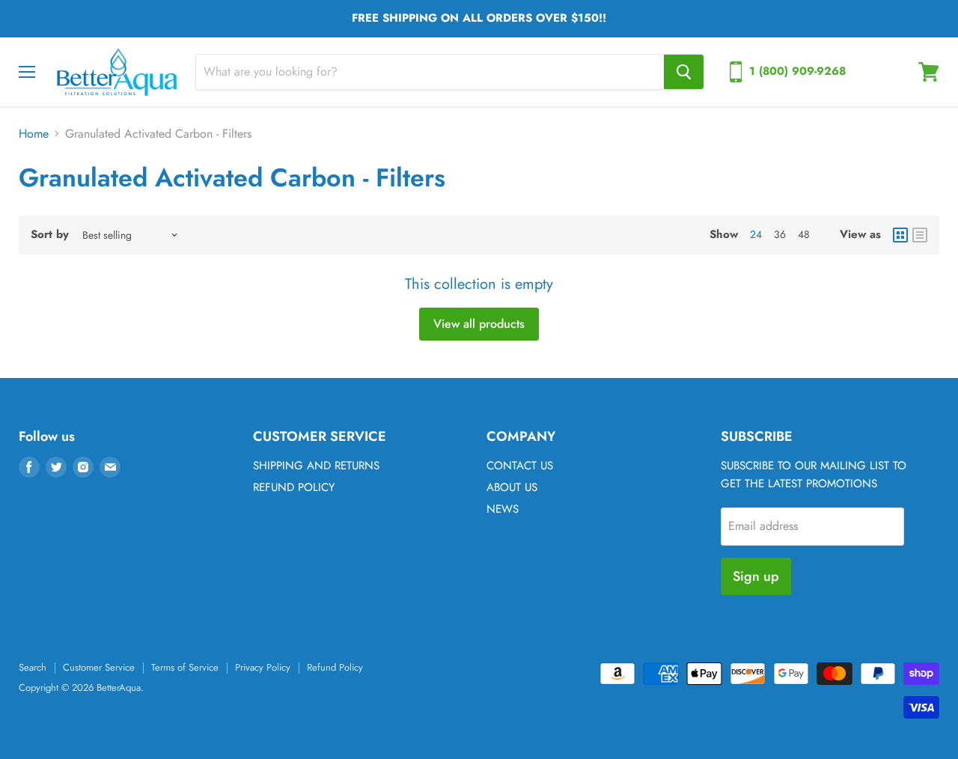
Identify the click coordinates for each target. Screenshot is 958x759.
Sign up (756, 576)
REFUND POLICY (294, 487)
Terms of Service (185, 667)
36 (780, 234)
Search (32, 667)
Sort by (50, 234)
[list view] (919, 235)
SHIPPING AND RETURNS (316, 465)
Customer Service (99, 667)
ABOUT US (511, 487)
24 (756, 234)
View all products (479, 323)
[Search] (684, 72)
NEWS (502, 509)
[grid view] (900, 235)
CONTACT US (519, 465)
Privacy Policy (262, 667)
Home (34, 134)
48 (804, 234)
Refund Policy (335, 667)
